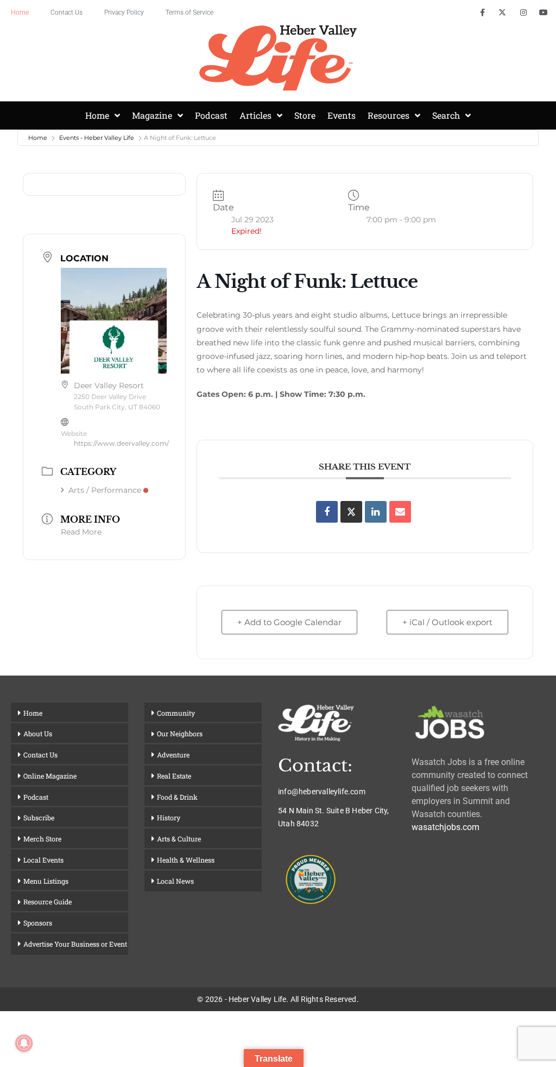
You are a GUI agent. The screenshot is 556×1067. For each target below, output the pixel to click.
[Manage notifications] (24, 1043)
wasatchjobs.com (445, 827)
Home (20, 12)
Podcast (211, 115)
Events (341, 115)
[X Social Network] (351, 512)
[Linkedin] (376, 512)
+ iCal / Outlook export (447, 622)
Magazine (152, 115)
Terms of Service (189, 12)
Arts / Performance (104, 490)
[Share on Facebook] (327, 512)
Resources (388, 115)
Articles (255, 115)
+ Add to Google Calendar (289, 622)
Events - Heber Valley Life (96, 138)
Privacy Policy (124, 12)
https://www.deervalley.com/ (121, 443)
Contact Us (66, 12)
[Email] (400, 512)
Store (304, 115)
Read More (81, 532)
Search (446, 115)
